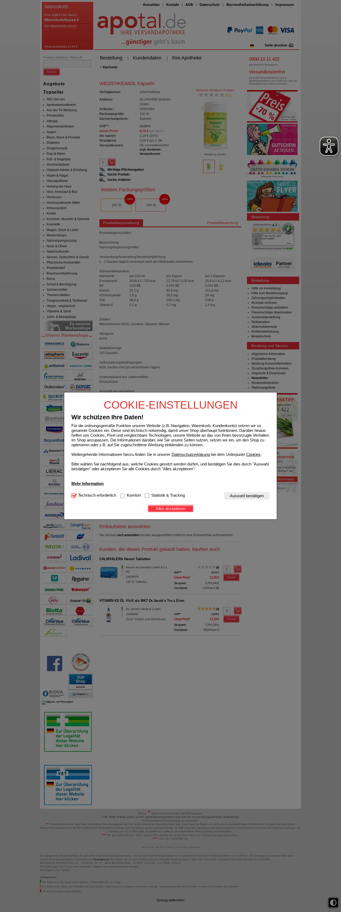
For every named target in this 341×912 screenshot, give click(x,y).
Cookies (253, 454)
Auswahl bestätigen (247, 495)
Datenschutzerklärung (191, 454)
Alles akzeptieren (170, 508)
